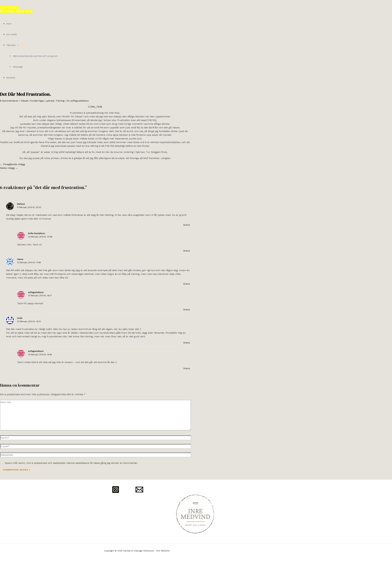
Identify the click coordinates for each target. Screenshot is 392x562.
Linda (19, 318)
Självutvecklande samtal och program (35, 56)
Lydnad (49, 100)
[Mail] (139, 492)
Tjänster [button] (11, 45)
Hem (9, 23)
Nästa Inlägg (9, 168)
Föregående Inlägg (12, 164)
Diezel (24, 100)
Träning (59, 100)
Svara (186, 224)
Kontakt (10, 77)
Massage (18, 66)
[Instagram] (115, 492)
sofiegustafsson (36, 292)
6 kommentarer (9, 100)
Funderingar (37, 100)
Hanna (20, 259)
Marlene (21, 204)
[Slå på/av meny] (22, 45)
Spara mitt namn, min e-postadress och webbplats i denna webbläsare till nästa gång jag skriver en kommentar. (71, 463)
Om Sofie (11, 34)
